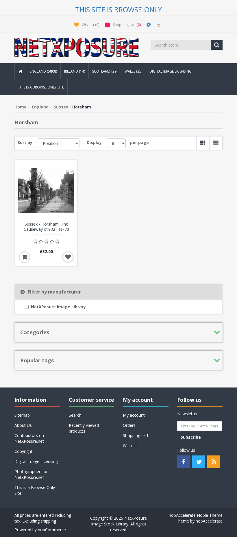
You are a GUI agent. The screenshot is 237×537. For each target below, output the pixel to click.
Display (94, 142)
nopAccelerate (209, 521)
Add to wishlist (68, 257)
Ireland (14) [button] (74, 71)
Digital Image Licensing (170, 71)
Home (20, 107)
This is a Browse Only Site (41, 87)
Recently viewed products (84, 428)
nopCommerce (52, 529)
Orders (129, 425)
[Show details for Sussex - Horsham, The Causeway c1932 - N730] (46, 191)
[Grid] (202, 143)
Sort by (25, 142)
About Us (23, 425)
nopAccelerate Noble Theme (196, 515)
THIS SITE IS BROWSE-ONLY (118, 9)
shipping (48, 521)
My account (134, 415)
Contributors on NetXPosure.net (29, 438)
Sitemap (22, 415)
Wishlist (130, 445)
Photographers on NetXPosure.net (31, 474)
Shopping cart (136, 435)
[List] (215, 143)
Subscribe (191, 437)
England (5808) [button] (43, 71)
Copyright (23, 451)
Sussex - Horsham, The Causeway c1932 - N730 (46, 227)
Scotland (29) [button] (104, 71)
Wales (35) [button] (133, 71)
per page (139, 142)
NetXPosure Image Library (58, 306)
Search (75, 415)
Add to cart (24, 257)
